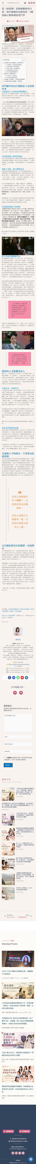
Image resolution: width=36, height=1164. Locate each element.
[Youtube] (22, 677)
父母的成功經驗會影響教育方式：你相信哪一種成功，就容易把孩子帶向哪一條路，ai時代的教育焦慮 (25, 791)
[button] (24, 2)
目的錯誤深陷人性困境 (12, 70)
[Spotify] (18, 677)
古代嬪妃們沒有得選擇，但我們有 (13, 81)
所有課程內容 (25, 1131)
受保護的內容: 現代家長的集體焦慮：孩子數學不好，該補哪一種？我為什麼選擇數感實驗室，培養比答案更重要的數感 (18, 805)
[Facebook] (9, 677)
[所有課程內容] (20, 1131)
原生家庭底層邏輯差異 (12, 72)
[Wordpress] (26, 677)
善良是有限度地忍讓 (12, 77)
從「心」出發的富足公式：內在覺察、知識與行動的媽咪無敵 (25, 845)
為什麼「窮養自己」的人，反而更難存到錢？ (25, 889)
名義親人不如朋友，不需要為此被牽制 (14, 79)
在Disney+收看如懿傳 (8, 615)
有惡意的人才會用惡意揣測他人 (14, 65)
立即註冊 (9, 617)
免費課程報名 (9, 1131)
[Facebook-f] (29, 3)
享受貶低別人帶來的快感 (13, 66)
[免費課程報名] (4, 1131)
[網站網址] (18, 752)
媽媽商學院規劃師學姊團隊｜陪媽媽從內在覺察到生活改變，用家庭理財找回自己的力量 (25, 831)
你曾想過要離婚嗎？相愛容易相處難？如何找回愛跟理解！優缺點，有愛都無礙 (18, 610)
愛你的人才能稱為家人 (10, 74)
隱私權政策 (18, 1160)
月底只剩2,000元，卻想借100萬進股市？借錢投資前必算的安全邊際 (24, 815)
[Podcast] (34, 3)
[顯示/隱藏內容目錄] (22, 60)
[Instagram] (32, 3)
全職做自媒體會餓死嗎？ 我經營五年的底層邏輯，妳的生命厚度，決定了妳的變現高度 (25, 875)
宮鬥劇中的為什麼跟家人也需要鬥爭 (13, 63)
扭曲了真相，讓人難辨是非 (13, 68)
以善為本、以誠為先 (12, 75)
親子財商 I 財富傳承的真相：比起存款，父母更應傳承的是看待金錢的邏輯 (25, 860)
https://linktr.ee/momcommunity (18, 664)
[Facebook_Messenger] (30, 1159)
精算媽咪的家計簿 (13, 3)
